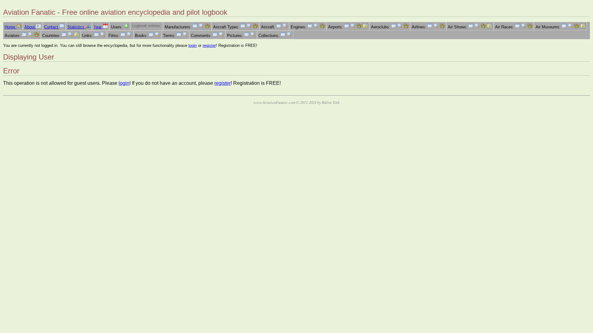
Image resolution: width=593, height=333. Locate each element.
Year (98, 27)
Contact (51, 27)
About (30, 27)
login (192, 45)
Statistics (76, 27)
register (209, 45)
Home (10, 27)
